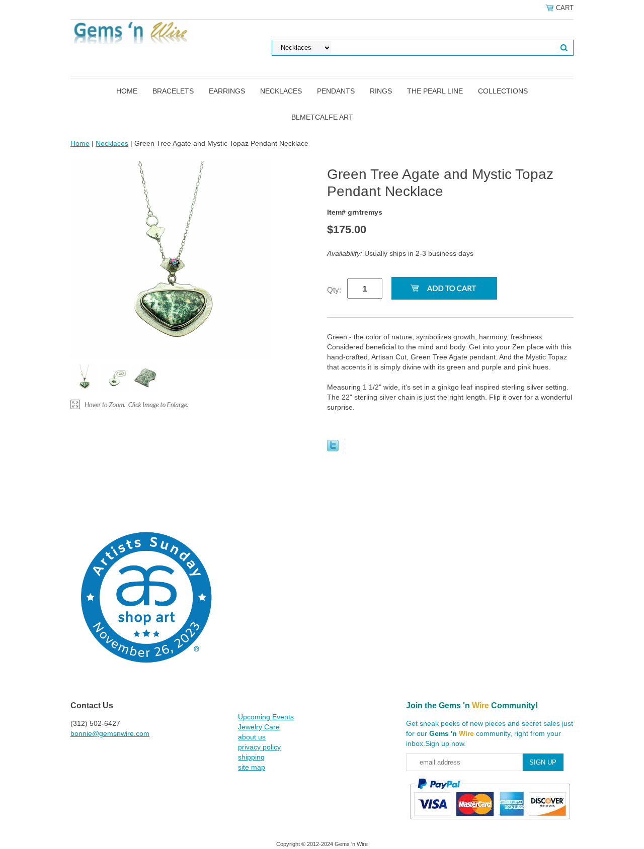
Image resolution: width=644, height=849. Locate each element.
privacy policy (259, 747)
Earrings (227, 91)
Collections (503, 91)
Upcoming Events (266, 717)
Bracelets (173, 91)
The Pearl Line (435, 91)
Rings (381, 91)
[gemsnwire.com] (129, 33)
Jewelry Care (259, 727)
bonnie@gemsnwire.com (109, 733)
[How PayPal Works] (490, 824)
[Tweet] (333, 449)
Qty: (334, 290)
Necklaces (281, 91)
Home (126, 91)
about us (252, 737)
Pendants (336, 91)
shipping (251, 757)
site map (251, 767)
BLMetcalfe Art (322, 117)
